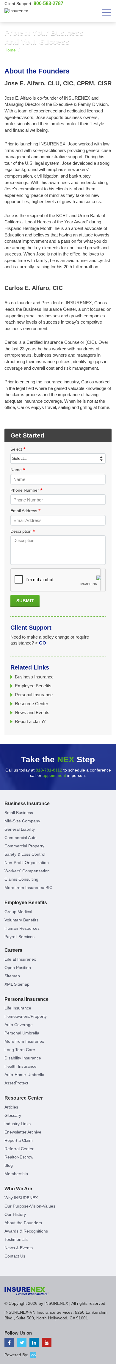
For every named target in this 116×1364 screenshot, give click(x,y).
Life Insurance (17, 1008)
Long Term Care (19, 1049)
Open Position (17, 967)
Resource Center (31, 703)
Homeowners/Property (25, 1016)
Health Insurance (20, 1066)
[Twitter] (21, 1342)
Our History (15, 1214)
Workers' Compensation (27, 870)
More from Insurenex (24, 1041)
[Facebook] (9, 1342)
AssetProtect (16, 1083)
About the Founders (23, 1222)
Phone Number (26, 490)
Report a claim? (30, 721)
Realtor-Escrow (18, 1157)
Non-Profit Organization (26, 862)
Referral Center (19, 1148)
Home (10, 50)
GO (42, 642)
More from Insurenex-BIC (28, 887)
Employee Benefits (33, 685)
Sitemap (12, 975)
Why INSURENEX (21, 1197)
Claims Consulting (21, 879)
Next (106, 50)
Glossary (12, 1115)
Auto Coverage (18, 1024)
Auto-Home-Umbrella (24, 1074)
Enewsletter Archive (22, 1132)
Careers (13, 950)
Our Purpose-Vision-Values (29, 1206)
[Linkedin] (34, 1342)
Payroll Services (19, 936)
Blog (8, 1165)
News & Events (18, 1247)
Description (22, 531)
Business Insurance (34, 676)
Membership (16, 1173)
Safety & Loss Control (24, 854)
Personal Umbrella (21, 1033)
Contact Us (14, 1256)
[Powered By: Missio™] (33, 1355)
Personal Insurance (34, 694)
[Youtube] (46, 1342)
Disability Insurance (22, 1058)
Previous (96, 50)
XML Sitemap (16, 984)
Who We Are (18, 1188)
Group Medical (18, 911)
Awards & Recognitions (26, 1231)
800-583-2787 (48, 3)
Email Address (25, 511)
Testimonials (16, 1239)
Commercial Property (24, 846)
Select (18, 449)
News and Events (32, 712)
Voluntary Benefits (21, 920)
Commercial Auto (20, 837)
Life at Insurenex (20, 959)
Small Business (18, 812)
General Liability (19, 829)
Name (17, 470)
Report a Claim (18, 1140)
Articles (11, 1107)
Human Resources (22, 928)
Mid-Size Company (22, 821)
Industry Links (17, 1123)
